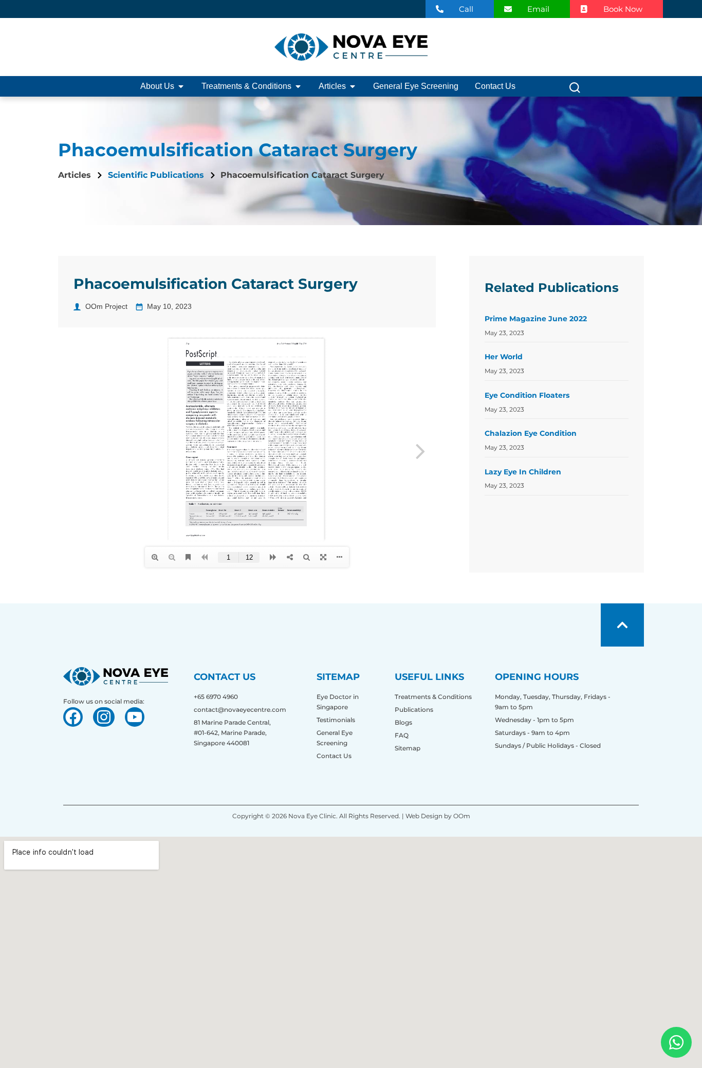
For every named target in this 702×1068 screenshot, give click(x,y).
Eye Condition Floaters (527, 395)
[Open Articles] (352, 86)
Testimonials (336, 720)
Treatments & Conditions (433, 697)
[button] (574, 90)
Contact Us (334, 756)
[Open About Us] (181, 86)
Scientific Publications (156, 175)
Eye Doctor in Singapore (338, 702)
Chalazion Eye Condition (531, 433)
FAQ (402, 735)
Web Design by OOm (437, 816)
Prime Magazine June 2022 (536, 318)
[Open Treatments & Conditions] (298, 86)
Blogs (403, 722)
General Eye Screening (335, 738)
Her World (504, 356)
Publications (414, 709)
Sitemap (407, 748)
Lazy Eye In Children (523, 471)
